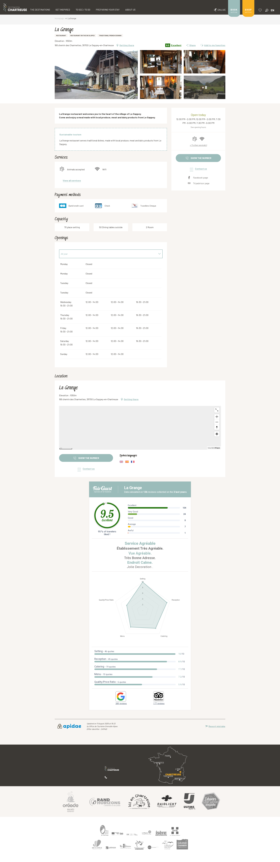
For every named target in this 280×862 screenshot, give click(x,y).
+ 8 (204, 87)
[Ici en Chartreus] (139, 801)
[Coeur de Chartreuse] (97, 844)
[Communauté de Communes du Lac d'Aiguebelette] (153, 847)
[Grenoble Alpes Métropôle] (139, 845)
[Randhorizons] (105, 801)
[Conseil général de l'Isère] (161, 833)
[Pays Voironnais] (125, 846)
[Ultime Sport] (189, 801)
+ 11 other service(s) (198, 145)
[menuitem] (15, 7)
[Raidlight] (166, 801)
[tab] (107, 254)
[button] (266, 10)
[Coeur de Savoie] (167, 845)
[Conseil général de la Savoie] (175, 831)
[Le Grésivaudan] (111, 847)
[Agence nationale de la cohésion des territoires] (132, 834)
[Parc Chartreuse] (104, 830)
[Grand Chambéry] (182, 844)
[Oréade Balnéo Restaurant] (70, 801)
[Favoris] (260, 10)
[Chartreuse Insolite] (211, 801)
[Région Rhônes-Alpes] (146, 832)
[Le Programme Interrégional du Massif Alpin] (117, 834)
